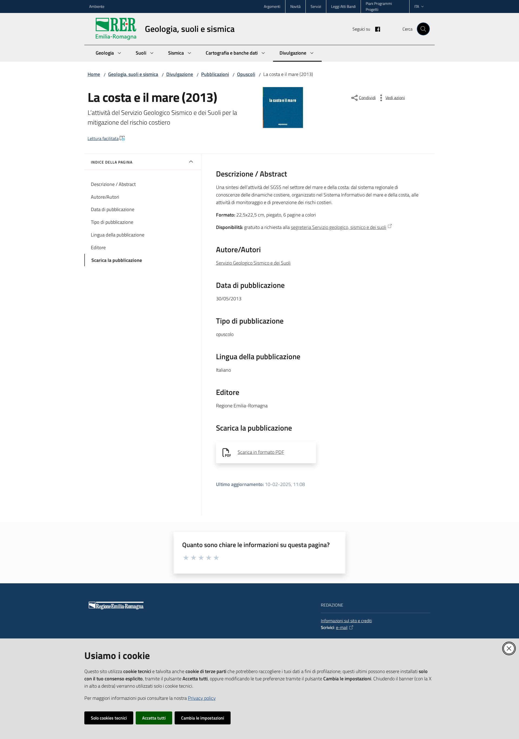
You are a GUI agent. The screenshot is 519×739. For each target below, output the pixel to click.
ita (416, 6)
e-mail (342, 627)
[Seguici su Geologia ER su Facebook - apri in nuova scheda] (375, 28)
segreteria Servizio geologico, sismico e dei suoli (338, 227)
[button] (423, 28)
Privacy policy (202, 698)
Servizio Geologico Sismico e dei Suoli (253, 263)
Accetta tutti (154, 718)
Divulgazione (179, 74)
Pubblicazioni (215, 74)
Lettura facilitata (103, 138)
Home (94, 74)
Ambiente (96, 6)
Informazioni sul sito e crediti (346, 620)
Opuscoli (246, 74)
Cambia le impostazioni (202, 718)
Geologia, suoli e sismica (133, 74)
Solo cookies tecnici (109, 718)
